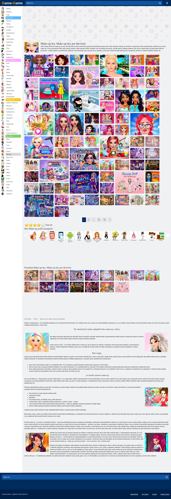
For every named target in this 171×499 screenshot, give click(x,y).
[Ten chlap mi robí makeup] (122, 130)
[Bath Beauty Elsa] (107, 83)
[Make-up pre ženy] (122, 118)
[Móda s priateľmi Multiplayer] (107, 130)
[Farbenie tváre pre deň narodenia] (107, 118)
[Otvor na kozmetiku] (137, 71)
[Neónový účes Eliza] (39, 147)
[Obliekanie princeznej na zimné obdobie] (62, 71)
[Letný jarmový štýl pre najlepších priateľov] (31, 165)
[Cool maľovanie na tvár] (114, 147)
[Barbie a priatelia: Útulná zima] (31, 188)
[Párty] (152, 95)
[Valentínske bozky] (47, 106)
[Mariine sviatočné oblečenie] (137, 200)
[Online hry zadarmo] (12, 3)
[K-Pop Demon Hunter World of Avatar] (62, 200)
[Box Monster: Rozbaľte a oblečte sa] (54, 171)
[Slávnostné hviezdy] (92, 118)
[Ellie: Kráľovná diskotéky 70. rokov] (47, 188)
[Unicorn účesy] (31, 95)
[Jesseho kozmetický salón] (137, 83)
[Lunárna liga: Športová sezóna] (92, 200)
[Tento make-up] (114, 66)
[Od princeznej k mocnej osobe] (129, 101)
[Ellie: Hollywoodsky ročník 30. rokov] (152, 165)
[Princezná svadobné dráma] (31, 106)
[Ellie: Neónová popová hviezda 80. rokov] (84, 182)
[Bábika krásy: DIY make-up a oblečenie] (129, 182)
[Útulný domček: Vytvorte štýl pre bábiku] (152, 141)
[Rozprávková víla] (152, 106)
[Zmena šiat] (107, 165)
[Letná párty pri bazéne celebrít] (152, 188)
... (93, 220)
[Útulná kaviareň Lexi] (122, 165)
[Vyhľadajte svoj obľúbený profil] (107, 106)
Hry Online (145, 494)
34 (99, 220)
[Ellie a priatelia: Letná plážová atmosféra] (152, 200)
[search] (159, 3)
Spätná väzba (165, 494)
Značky (154, 494)
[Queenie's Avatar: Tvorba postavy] (77, 200)
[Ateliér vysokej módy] (62, 153)
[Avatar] (152, 176)
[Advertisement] (60, 23)
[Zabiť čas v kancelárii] (84, 101)
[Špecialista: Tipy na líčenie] (77, 141)
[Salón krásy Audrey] (92, 141)
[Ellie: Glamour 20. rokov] (31, 176)
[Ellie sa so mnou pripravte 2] (137, 60)
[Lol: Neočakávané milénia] (39, 66)
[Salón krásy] (84, 77)
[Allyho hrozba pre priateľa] (107, 95)
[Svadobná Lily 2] (122, 83)
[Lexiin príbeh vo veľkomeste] (39, 206)
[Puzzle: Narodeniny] (54, 89)
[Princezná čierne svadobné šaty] (62, 106)
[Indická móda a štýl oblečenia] (152, 60)
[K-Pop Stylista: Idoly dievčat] (107, 188)
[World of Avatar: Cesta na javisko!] (122, 200)
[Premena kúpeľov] (152, 153)
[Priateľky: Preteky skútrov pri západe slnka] (107, 176)
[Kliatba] (92, 60)
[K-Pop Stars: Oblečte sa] (137, 153)
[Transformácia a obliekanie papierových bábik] (31, 83)
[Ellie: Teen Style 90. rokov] (137, 165)
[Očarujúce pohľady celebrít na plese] (62, 211)
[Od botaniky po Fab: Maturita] (144, 124)
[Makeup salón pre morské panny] (69, 124)
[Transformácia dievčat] (152, 83)
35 (104, 220)
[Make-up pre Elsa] (77, 60)
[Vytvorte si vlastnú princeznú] (152, 71)
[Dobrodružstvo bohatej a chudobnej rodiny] (137, 141)
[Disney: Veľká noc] (39, 124)
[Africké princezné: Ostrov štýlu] (107, 200)
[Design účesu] (62, 60)
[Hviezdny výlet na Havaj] (62, 188)
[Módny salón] (92, 130)
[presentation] (26, 235)
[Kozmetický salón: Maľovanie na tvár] (84, 159)
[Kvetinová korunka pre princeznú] (62, 141)
